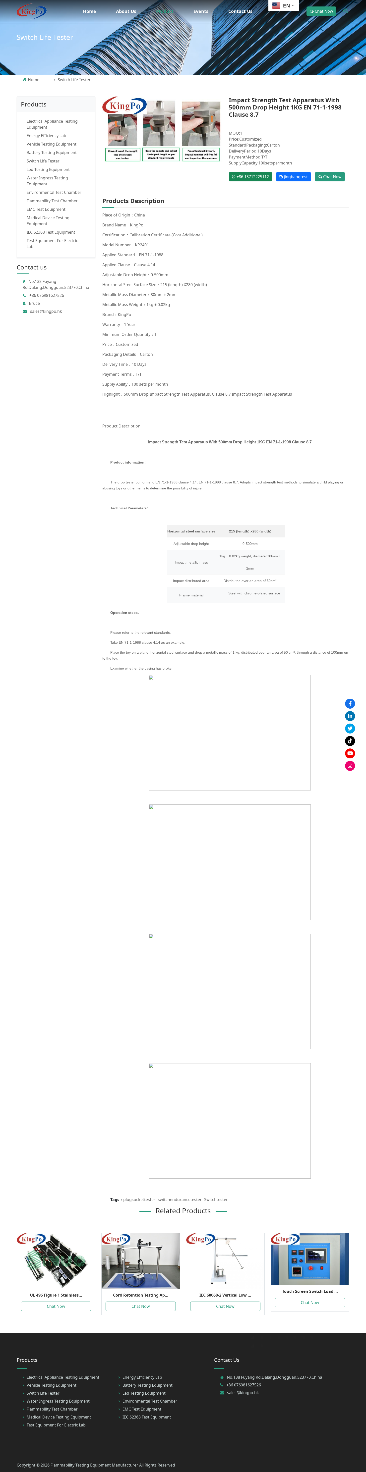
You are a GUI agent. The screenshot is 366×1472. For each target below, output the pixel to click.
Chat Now (323, 11)
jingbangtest (295, 176)
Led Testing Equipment (48, 169)
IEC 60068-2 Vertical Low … (225, 1295)
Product (165, 11)
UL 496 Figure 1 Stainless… (56, 1295)
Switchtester (216, 1199)
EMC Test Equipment (46, 209)
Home (89, 11)
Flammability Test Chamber (52, 201)
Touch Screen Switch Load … (310, 1291)
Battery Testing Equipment (52, 152)
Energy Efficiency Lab (46, 135)
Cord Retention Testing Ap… (140, 1295)
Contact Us (240, 11)
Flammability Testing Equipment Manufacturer (94, 1465)
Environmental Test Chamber (54, 192)
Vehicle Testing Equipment (51, 144)
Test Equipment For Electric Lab (56, 1425)
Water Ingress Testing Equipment (58, 1401)
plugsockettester (139, 1199)
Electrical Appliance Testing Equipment (63, 1377)
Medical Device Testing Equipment (59, 1417)
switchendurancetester (180, 1199)
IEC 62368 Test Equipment (51, 232)
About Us (126, 11)
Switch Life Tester (45, 37)
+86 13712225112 (252, 176)
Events (200, 11)
